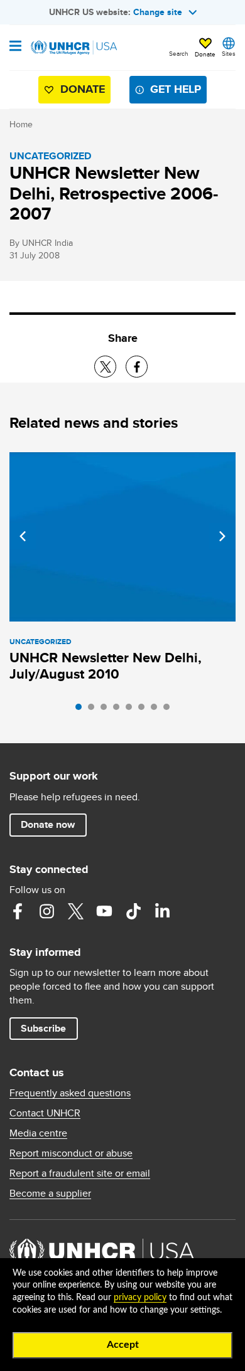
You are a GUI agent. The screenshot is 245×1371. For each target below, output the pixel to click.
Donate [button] (205, 54)
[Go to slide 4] (119, 710)
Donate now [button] (48, 824)
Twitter (75, 911)
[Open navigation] (15, 47)
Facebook (17, 911)
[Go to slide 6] (144, 710)
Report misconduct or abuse (71, 1153)
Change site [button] (157, 12)
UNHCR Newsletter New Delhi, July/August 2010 (105, 665)
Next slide (222, 536)
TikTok (133, 911)
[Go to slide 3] (107, 710)
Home (21, 124)
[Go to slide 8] (169, 710)
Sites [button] (229, 53)
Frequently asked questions (70, 1093)
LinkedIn (162, 911)
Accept (123, 1345)
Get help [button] (175, 89)
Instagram (46, 911)
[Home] (73, 47)
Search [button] (178, 53)
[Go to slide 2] (94, 710)
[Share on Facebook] (137, 367)
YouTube (104, 911)
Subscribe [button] (43, 1028)
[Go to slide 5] (132, 710)
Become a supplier (50, 1193)
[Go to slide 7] (157, 710)
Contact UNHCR (44, 1113)
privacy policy (140, 1297)
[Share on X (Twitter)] (105, 367)
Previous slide (22, 536)
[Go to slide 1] (81, 710)
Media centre (38, 1133)
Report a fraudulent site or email (79, 1173)
